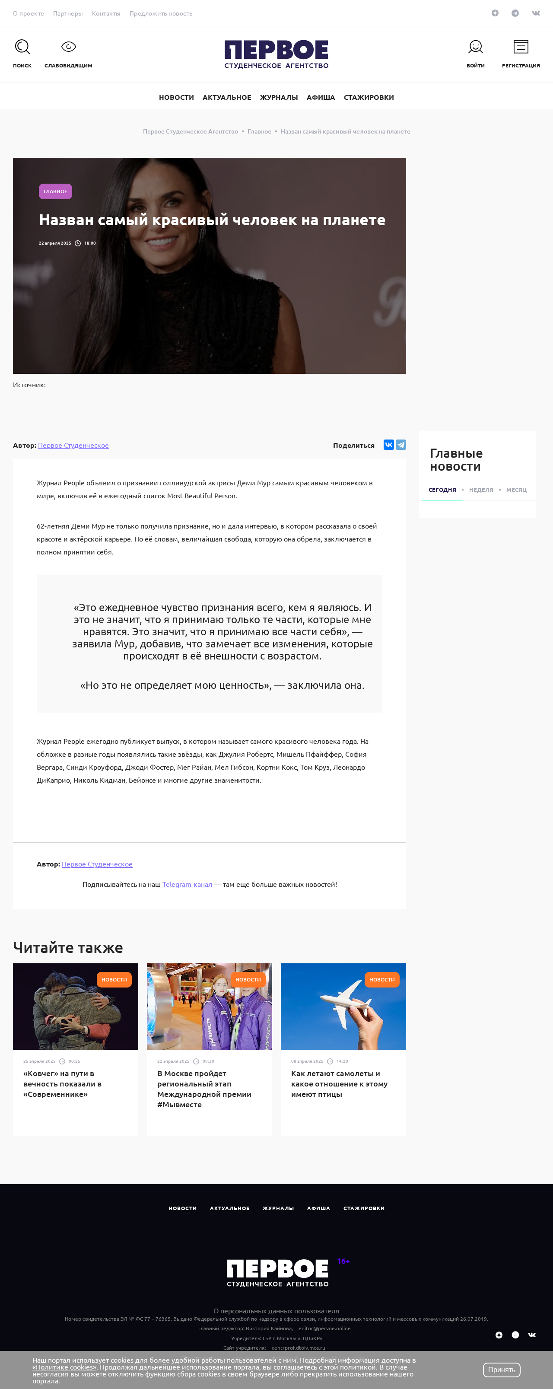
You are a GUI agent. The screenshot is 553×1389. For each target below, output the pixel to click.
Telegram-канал (187, 883)
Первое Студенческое (73, 444)
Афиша (319, 1207)
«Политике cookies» (64, 1366)
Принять (501, 1369)
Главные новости (456, 459)
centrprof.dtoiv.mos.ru (298, 1347)
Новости (182, 1207)
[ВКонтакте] (389, 445)
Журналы (278, 1207)
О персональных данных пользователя (276, 1310)
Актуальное (230, 1207)
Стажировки (364, 1207)
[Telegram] (401, 445)
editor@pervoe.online (325, 1328)
